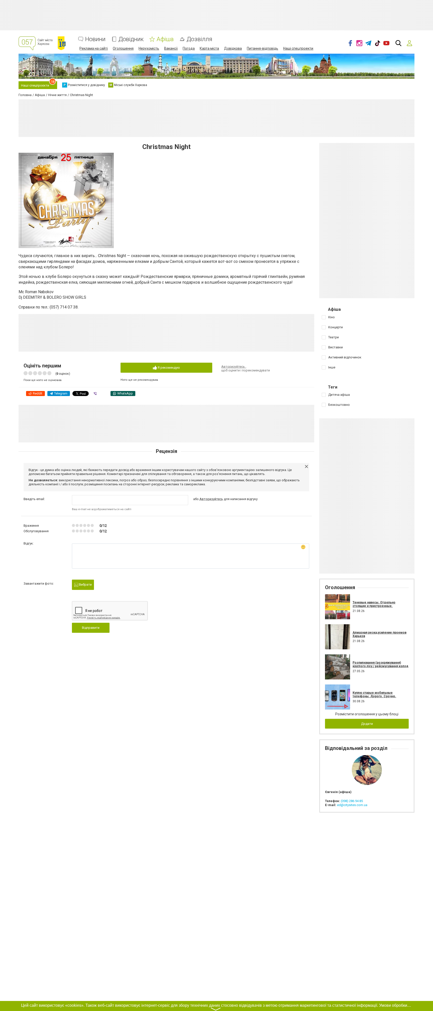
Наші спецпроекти (298, 48)
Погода (189, 48)
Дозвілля (199, 39)
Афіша (165, 39)
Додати (367, 724)
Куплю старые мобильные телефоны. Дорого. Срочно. (374, 694)
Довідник (131, 39)
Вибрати (85, 584)
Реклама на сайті (93, 48)
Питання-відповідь (262, 48)
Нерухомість (149, 48)
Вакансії (171, 48)
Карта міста (209, 48)
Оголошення (123, 48)
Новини (95, 39)
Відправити (90, 628)
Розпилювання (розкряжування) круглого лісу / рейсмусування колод (380, 664)
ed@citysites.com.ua (352, 805)
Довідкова (233, 48)
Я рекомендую (168, 367)
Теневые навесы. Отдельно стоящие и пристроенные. (374, 604)
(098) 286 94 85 (352, 801)
